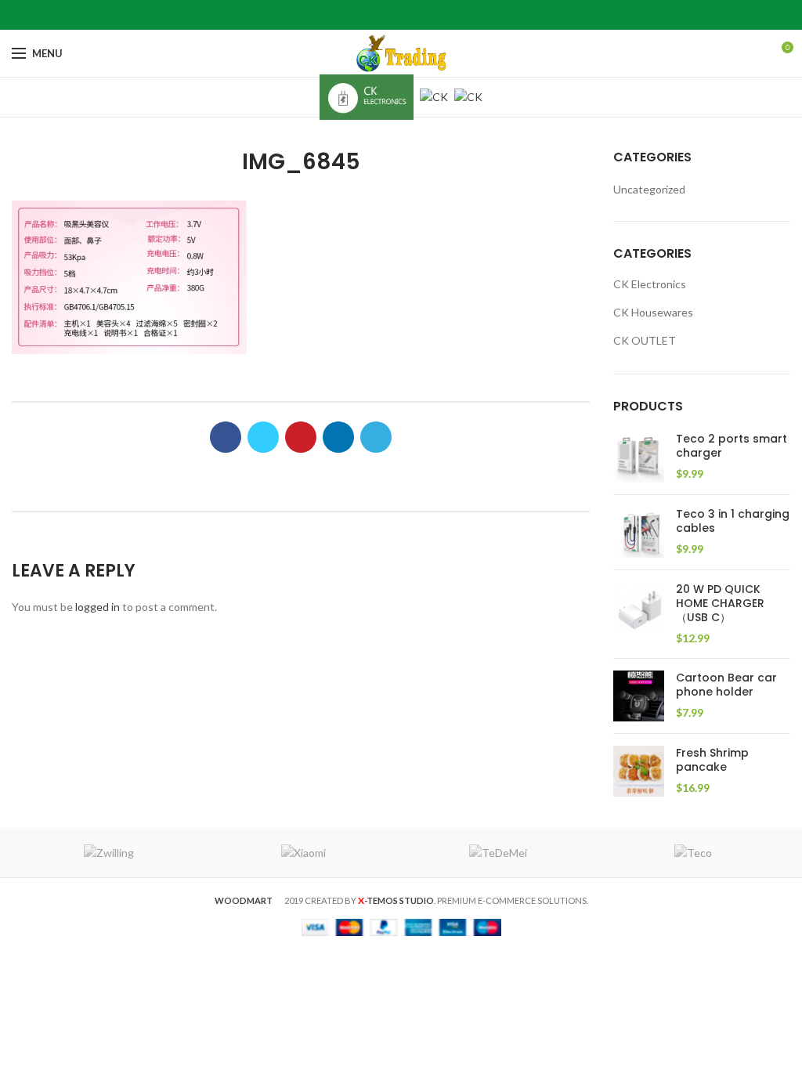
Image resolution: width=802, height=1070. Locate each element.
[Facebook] (362, 15)
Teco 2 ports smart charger (731, 446)
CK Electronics (649, 284)
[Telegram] (440, 15)
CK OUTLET (644, 340)
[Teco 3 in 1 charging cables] (638, 532)
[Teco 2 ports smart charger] (638, 457)
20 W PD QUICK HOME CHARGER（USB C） (720, 603)
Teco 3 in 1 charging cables (732, 521)
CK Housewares (653, 312)
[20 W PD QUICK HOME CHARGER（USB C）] (638, 614)
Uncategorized (649, 189)
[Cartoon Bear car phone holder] (638, 696)
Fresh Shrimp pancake (712, 760)
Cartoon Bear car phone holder (726, 685)
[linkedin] (421, 15)
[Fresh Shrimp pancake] (638, 771)
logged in (97, 606)
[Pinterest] (401, 15)
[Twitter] (382, 15)
